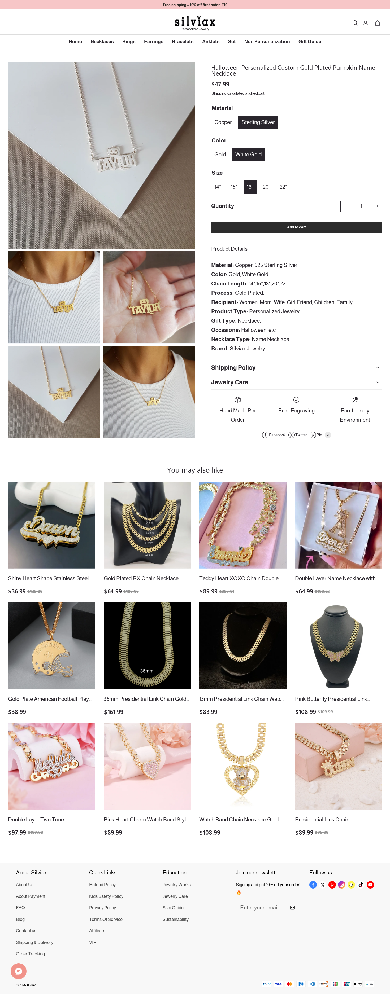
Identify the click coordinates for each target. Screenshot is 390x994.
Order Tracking (30, 953)
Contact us (26, 930)
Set (232, 41)
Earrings (153, 41)
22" (283, 186)
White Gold (248, 154)
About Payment (30, 896)
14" (217, 186)
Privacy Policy (102, 907)
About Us (24, 884)
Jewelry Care (175, 896)
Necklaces (102, 41)
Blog (20, 919)
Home (75, 41)
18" (250, 186)
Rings (129, 41)
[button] (355, 23)
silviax (31, 985)
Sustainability (176, 919)
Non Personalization (267, 41)
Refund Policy (102, 884)
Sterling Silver (258, 122)
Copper (223, 122)
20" (266, 186)
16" (234, 186)
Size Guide (173, 907)
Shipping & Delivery (34, 942)
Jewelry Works (177, 884)
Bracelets (183, 41)
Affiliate (96, 930)
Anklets (211, 41)
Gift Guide (309, 41)
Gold (220, 154)
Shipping (218, 93)
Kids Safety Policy (106, 896)
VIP (92, 942)
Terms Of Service (106, 919)
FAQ (20, 907)
